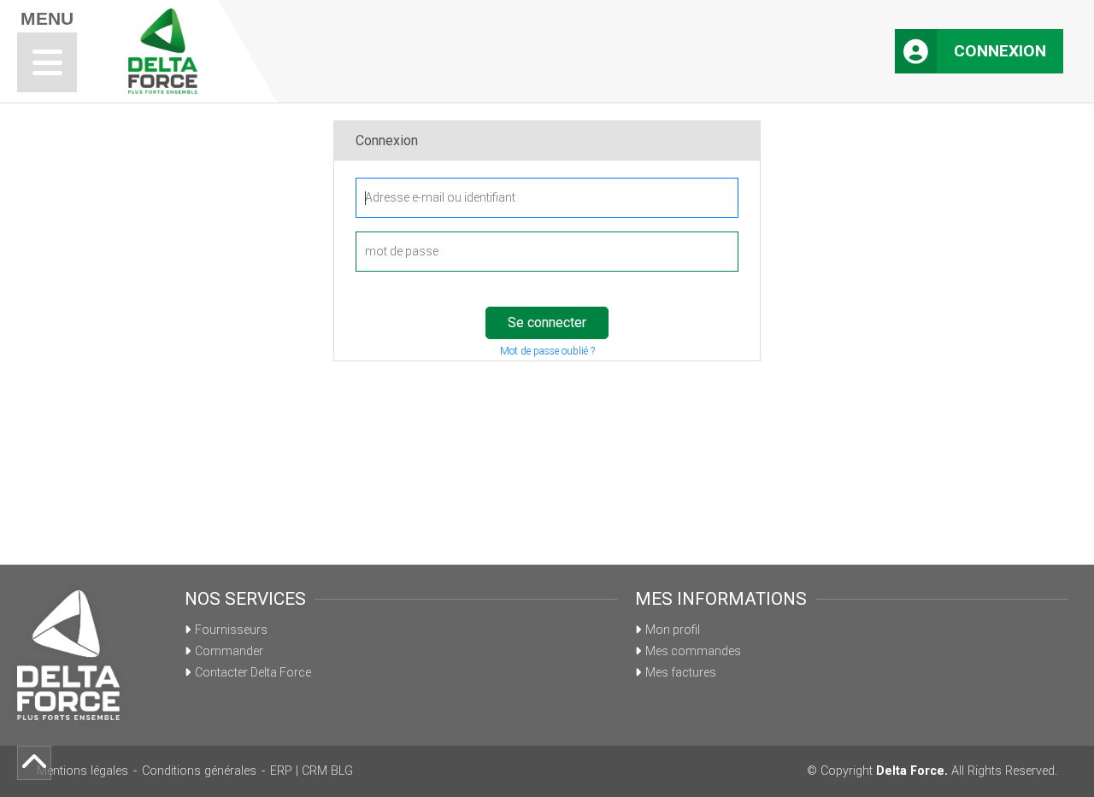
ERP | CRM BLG (311, 771)
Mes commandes (693, 651)
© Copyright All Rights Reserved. (932, 771)
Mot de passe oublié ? (547, 351)
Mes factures (680, 672)
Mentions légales (82, 771)
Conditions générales (199, 771)
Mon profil (672, 629)
